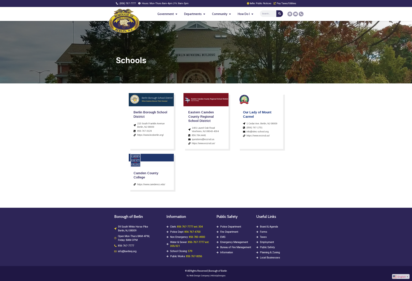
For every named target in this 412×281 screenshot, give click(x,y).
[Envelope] (295, 14)
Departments (193, 14)
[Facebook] (289, 14)
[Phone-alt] (301, 14)
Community (219, 14)
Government (165, 14)
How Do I (244, 14)
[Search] (279, 13)
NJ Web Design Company (198, 275)
